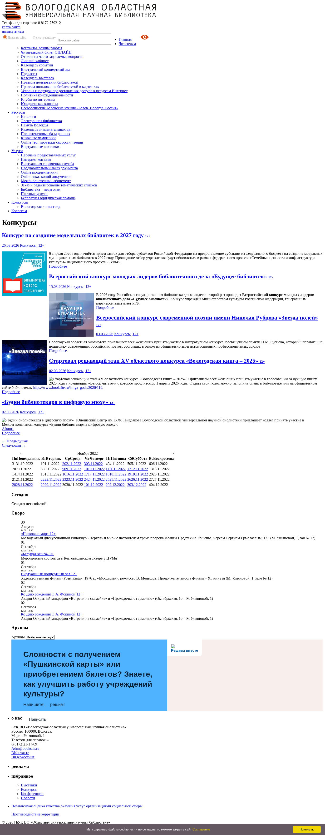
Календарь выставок (37, 78)
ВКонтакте (20, 753)
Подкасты (29, 74)
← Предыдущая (15, 441)
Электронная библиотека (41, 121)
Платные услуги (34, 194)
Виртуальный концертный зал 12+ (49, 574)
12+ (41, 245)
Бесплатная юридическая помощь (48, 198)
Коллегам (19, 211)
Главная (125, 39)
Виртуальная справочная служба (47, 164)
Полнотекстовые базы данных (45, 134)
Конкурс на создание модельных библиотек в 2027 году (76, 235)
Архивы (18, 637)
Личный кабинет (35, 61)
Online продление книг (39, 172)
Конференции (32, 794)
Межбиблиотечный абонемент (46, 181)
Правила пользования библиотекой (49, 82)
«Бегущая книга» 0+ (37, 554)
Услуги (17, 151)
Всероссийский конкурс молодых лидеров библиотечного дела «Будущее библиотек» (161, 276)
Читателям (127, 44)
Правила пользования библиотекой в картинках (60, 87)
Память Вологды (34, 125)
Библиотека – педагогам (40, 189)
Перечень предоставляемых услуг (48, 155)
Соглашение (201, 829)
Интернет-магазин (36, 159)
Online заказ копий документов (46, 177)
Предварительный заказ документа (49, 168)
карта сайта (11, 27)
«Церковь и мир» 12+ (38, 534)
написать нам (13, 31)
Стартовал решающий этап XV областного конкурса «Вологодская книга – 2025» (157, 361)
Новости (28, 798)
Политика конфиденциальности (47, 95)
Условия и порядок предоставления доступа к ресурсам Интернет (74, 91)
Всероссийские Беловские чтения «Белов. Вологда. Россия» (69, 108)
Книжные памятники (38, 138)
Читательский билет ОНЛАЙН (46, 52)
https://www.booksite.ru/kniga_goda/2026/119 (67, 387)
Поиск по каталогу (44, 37)
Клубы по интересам (38, 99)
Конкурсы (19, 202)
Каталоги (28, 117)
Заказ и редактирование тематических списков (59, 185)
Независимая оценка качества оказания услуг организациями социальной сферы (77, 806)
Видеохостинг (22, 757)
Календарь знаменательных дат (46, 129)
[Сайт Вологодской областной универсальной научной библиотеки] (79, 18)
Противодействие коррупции (35, 814)
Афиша (8, 429)
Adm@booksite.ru (25, 748)
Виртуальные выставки (40, 147)
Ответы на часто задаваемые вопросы (51, 57)
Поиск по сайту (17, 37)
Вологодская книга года (40, 207)
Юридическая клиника (39, 104)
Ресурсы (18, 112)
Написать (37, 719)
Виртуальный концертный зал (45, 69)
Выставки (29, 785)
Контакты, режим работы (41, 48)
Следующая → (14, 445)
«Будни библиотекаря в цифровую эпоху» (58, 402)
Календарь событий (37, 65)
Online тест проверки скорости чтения (52, 142)
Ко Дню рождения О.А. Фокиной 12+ (51, 594)
